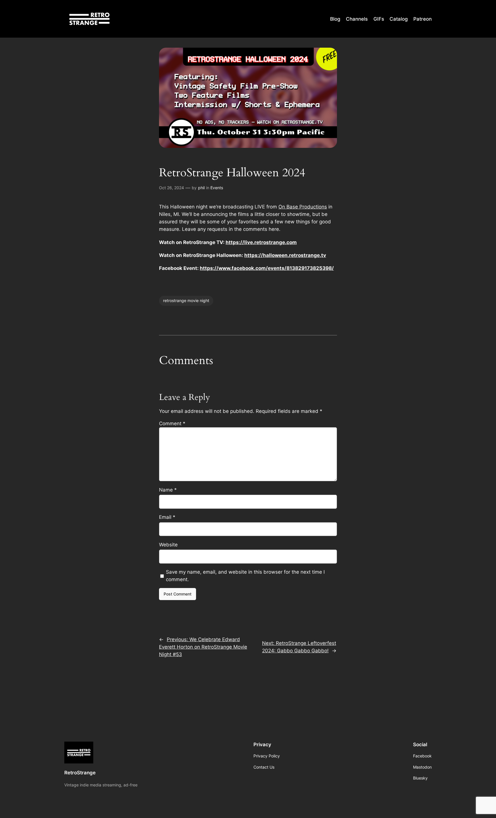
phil (201, 187)
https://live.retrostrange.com (261, 242)
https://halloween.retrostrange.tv (285, 255)
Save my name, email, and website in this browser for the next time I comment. (245, 575)
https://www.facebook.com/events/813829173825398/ (267, 268)
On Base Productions (302, 207)
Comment (172, 423)
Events (216, 187)
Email (167, 517)
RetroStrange (80, 773)
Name (168, 490)
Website (168, 545)
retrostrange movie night (186, 300)
